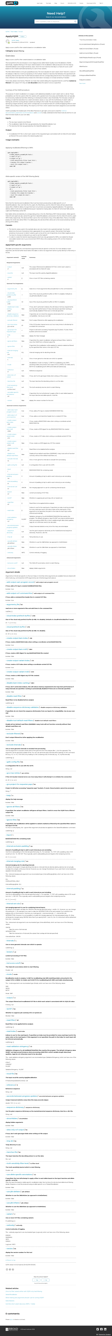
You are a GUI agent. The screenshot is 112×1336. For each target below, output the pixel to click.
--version (9, 400)
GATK (7, 31)
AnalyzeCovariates (85, 80)
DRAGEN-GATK (72, 3)
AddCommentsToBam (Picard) (88, 48)
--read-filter (10, 502)
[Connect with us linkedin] (105, 1329)
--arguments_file (12, 289)
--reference (10, 370)
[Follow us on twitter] (98, 1329)
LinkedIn (13, 1270)
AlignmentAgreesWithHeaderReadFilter (91, 62)
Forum (62, 3)
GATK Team (15, 40)
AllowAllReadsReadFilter (86, 71)
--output (9, 267)
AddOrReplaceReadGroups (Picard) (90, 57)
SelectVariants (10, 1301)
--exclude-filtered (12, 320)
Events (81, 3)
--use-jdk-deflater (12, 541)
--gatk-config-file (12, 465)
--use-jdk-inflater (12, 546)
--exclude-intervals (12, 459)
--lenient (9, 492)
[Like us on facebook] (101, 1329)
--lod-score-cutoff (12, 563)
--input (9, 469)
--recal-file (10, 273)
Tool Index (48, 3)
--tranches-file (11, 381)
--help (8, 335)
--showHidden (11, 568)
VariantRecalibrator (11, 1294)
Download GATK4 (91, 3)
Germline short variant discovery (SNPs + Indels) (20, 1304)
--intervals (10, 357)
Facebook (7, 1270)
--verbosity (10, 552)
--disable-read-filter (12, 448)
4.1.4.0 (21, 31)
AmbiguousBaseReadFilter (87, 75)
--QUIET (9, 498)
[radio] (36, 1280)
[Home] (12, 3)
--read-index (10, 510)
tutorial (39, 113)
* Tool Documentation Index (88, 40)
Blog (56, 3)
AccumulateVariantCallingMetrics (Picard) (92, 44)
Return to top (11, 1260)
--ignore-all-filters (12, 341)
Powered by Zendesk (105, 1334)
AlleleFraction (83, 66)
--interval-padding (12, 481)
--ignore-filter (11, 346)
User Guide (39, 3)
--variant (9, 277)
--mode (9, 364)
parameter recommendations (25, 113)
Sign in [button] (101, 3)
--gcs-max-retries (12, 324)
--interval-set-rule (12, 486)
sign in (11, 1319)
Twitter (10, 1270)
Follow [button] (22, 36)
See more (82, 83)
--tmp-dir (9, 537)
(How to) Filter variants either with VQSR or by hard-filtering (24, 1291)
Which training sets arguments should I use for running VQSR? (25, 1297)
